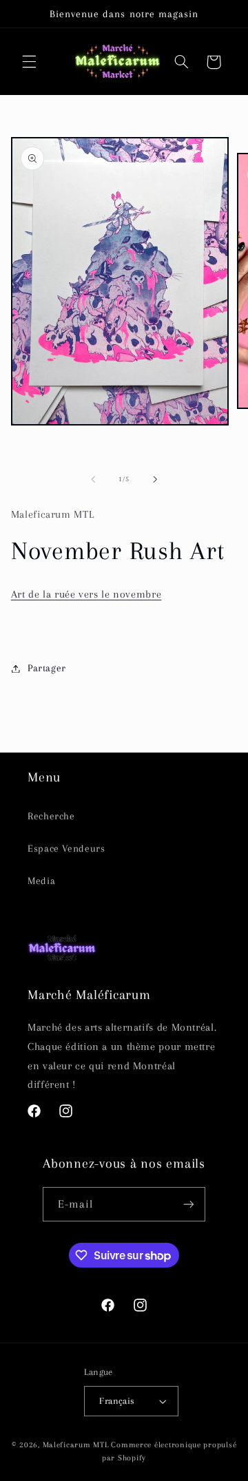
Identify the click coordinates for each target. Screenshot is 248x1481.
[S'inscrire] (189, 1204)
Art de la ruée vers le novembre (86, 594)
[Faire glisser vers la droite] (155, 479)
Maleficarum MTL (76, 1444)
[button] (29, 62)
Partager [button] (47, 667)
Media (41, 880)
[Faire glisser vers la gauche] (93, 479)
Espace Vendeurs (66, 848)
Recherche (51, 815)
